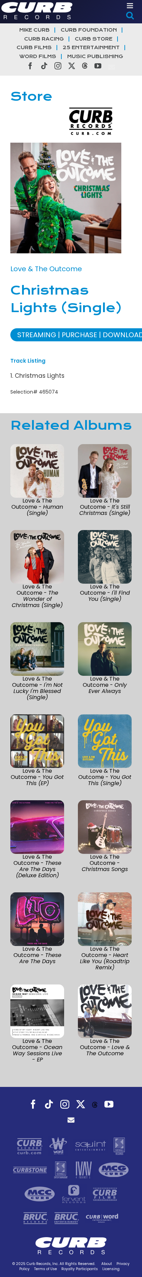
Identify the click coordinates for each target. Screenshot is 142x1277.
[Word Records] (59, 1145)
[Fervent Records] (74, 1193)
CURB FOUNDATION (89, 30)
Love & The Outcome (46, 269)
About (106, 1263)
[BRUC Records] (36, 1217)
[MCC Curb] (40, 1193)
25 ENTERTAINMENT (91, 48)
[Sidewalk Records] (119, 1145)
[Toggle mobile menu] (130, 5)
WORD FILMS (37, 56)
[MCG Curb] (114, 1169)
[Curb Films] (105, 1193)
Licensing (111, 1269)
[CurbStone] (31, 1169)
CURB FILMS (34, 48)
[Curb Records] (30, 1145)
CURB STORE (93, 39)
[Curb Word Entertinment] (102, 1217)
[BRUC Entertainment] (67, 1217)
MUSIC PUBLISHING (95, 56)
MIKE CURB (34, 30)
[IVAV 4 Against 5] (84, 1169)
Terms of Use (45, 1269)
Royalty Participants (79, 1269)
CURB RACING (44, 39)
